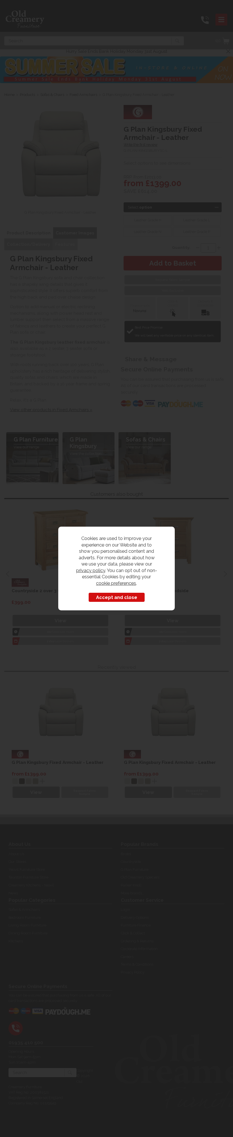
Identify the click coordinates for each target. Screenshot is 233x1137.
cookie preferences (116, 583)
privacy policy (90, 570)
